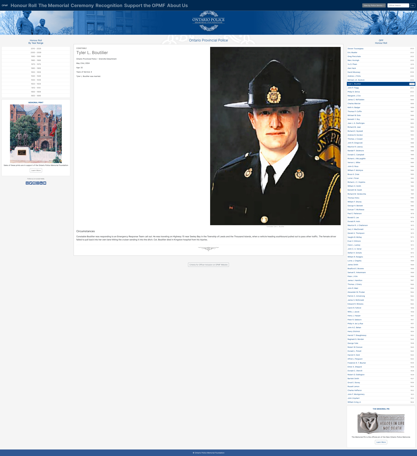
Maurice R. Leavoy (381, 147)
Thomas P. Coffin (381, 111)
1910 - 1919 (36, 88)
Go (412, 5)
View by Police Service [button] (373, 5)
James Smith (381, 265)
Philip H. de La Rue (381, 323)
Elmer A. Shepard (381, 367)
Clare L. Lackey (381, 245)
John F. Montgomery (381, 394)
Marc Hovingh (381, 60)
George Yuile (381, 343)
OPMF (5, 5)
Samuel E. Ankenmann (381, 272)
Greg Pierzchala (381, 56)
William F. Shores (381, 202)
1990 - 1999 (36, 56)
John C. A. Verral (381, 249)
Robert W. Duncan (381, 347)
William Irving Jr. (381, 402)
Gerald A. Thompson (381, 233)
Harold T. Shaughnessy (381, 335)
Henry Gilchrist (381, 331)
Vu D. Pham (381, 64)
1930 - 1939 (36, 80)
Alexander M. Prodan (381, 292)
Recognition (109, 5)
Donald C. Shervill (381, 371)
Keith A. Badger (381, 107)
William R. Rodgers (381, 257)
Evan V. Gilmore (381, 241)
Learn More (36, 170)
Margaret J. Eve (381, 96)
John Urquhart (381, 398)
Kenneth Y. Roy (381, 119)
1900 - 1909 (36, 92)
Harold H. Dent (381, 355)
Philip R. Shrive (381, 92)
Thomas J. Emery (381, 284)
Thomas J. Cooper (381, 139)
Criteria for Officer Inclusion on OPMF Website (208, 265)
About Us (177, 5)
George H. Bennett (381, 206)
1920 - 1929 (36, 84)
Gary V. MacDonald (381, 229)
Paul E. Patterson (381, 213)
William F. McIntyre (381, 170)
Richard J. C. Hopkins (381, 182)
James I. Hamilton (381, 280)
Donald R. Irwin (381, 221)
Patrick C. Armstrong (381, 296)
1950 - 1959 (36, 72)
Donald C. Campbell (381, 155)
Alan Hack (381, 68)
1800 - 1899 (36, 96)
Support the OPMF (144, 5)
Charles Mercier (381, 103)
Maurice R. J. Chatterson (381, 225)
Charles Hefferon (381, 390)
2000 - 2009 (36, 52)
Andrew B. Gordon (381, 135)
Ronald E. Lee (381, 217)
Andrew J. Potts (381, 76)
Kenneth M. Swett (381, 190)
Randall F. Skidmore (381, 151)
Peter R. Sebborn (381, 320)
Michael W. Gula (381, 115)
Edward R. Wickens (381, 304)
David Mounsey (381, 72)
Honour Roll (24, 5)
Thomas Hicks (381, 198)
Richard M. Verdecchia (381, 194)
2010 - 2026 (36, 48)
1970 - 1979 (36, 64)
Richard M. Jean (381, 127)
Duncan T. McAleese (381, 209)
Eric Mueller (381, 52)
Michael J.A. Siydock (381, 80)
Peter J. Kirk (381, 276)
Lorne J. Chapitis (381, 261)
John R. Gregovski (381, 143)
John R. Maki (381, 288)
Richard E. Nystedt (381, 131)
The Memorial (53, 5)
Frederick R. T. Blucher (381, 363)
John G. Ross (381, 166)
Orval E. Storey (381, 382)
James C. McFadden (381, 99)
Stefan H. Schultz (381, 253)
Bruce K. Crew (381, 174)
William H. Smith (381, 186)
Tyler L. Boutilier (381, 84)
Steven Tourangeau (381, 48)
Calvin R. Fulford (381, 308)
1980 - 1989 (36, 60)
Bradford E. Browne (381, 268)
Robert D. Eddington (381, 374)
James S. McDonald (381, 300)
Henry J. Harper (381, 316)
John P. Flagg (381, 88)
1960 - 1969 (36, 68)
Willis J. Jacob (381, 312)
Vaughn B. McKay (381, 237)
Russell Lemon (381, 386)
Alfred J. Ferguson (381, 359)
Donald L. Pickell (381, 351)
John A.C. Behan (381, 327)
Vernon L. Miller (381, 162)
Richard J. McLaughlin (381, 158)
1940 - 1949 (36, 76)
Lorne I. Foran (381, 178)
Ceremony (82, 5)
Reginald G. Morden (381, 339)
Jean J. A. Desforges (381, 123)
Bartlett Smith (381, 378)
